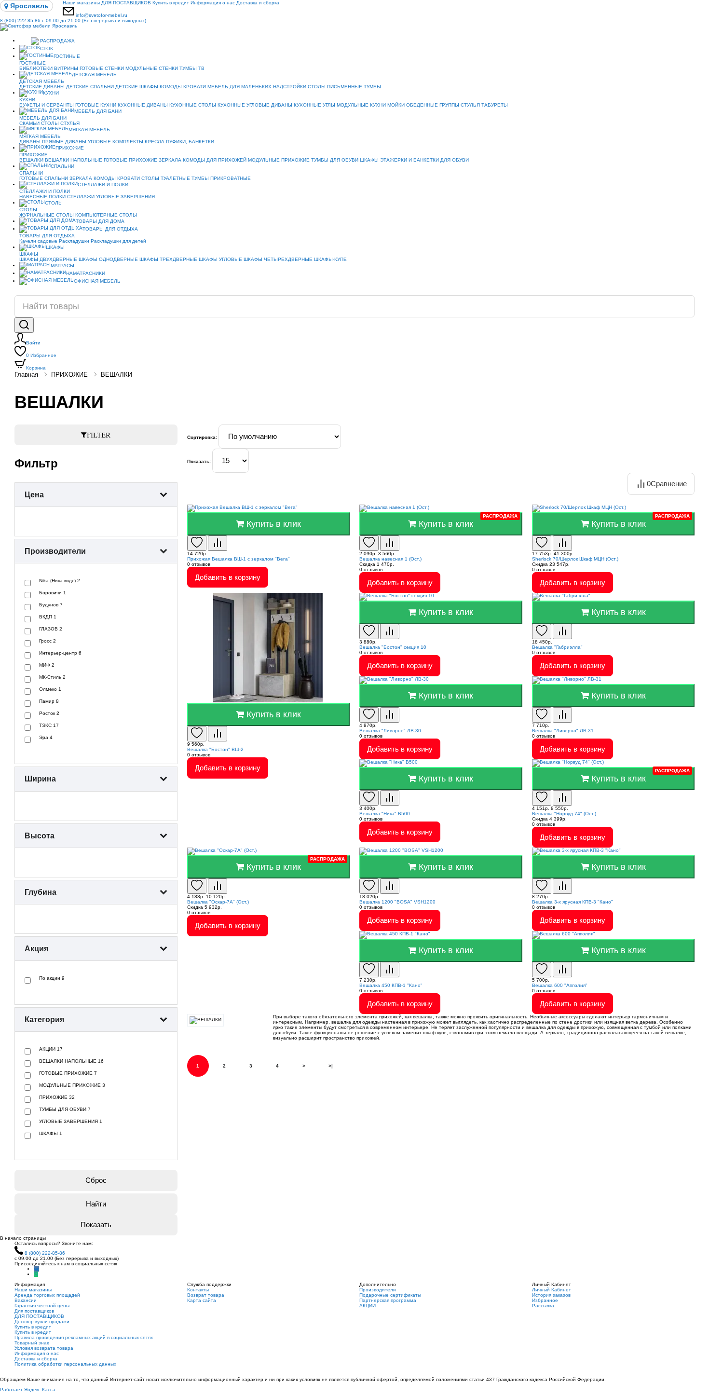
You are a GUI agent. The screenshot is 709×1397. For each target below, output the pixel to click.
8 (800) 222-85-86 (73, 20)
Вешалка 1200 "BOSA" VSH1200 (397, 901)
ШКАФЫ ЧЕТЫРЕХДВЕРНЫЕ (278, 259)
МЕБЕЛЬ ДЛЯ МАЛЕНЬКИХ (239, 86)
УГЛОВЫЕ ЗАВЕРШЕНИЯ (125, 196)
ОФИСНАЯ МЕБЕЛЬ (97, 281)
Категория (44, 1019)
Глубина (40, 892)
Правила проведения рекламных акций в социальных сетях (83, 1337)
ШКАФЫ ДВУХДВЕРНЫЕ (48, 259)
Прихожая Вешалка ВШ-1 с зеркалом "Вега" (238, 559)
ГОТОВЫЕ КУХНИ (95, 105)
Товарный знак (31, 1342)
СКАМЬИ (29, 123)
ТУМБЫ (372, 86)
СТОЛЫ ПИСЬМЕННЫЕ (335, 86)
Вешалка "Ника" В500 (384, 813)
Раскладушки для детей (118, 241)
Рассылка (543, 1305)
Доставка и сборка (257, 2)
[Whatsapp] (36, 1274)
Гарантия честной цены (41, 1305)
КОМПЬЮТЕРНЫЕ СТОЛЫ (106, 215)
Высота (40, 836)
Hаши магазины (81, 2)
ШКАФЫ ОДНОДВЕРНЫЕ (108, 259)
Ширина (40, 779)
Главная (26, 374)
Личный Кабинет (551, 1289)
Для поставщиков (34, 1311)
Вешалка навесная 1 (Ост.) (390, 559)
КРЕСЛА (154, 141)
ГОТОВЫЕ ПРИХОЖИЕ (130, 160)
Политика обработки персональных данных (65, 1364)
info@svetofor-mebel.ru (101, 15)
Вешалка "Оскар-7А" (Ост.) (218, 901)
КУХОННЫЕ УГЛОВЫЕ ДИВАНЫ (255, 105)
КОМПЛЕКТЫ (127, 141)
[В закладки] (196, 543)
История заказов (551, 1295)
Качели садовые (38, 241)
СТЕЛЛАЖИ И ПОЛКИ (103, 184)
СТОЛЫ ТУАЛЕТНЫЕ (165, 178)
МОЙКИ (396, 105)
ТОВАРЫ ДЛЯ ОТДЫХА (110, 229)
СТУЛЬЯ (470, 105)
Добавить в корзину (227, 577)
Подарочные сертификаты (390, 1295)
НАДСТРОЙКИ (289, 86)
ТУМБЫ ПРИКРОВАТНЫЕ (221, 178)
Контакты (198, 1289)
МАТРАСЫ (62, 265)
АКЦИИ (367, 1305)
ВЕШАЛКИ (31, 160)
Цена (34, 495)
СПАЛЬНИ (62, 166)
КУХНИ (51, 93)
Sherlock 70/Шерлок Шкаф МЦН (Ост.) (575, 559)
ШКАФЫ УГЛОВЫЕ (220, 259)
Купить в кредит (170, 2)
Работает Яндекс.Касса (27, 1389)
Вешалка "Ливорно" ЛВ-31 (563, 730)
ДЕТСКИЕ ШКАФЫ (136, 86)
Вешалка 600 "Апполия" (559, 985)
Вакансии (25, 1300)
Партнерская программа (387, 1300)
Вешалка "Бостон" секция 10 (392, 647)
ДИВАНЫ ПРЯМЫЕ (41, 141)
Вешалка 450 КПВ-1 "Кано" (391, 985)
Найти (96, 1204)
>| (330, 1065)
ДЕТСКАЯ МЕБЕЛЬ (94, 74)
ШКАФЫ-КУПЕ (330, 259)
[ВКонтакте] (36, 1269)
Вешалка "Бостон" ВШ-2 (215, 749)
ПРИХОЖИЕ (69, 148)
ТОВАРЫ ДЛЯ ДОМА (100, 221)
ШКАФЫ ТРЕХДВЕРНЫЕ (168, 259)
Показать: (199, 461)
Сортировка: (202, 437)
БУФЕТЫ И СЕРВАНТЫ (46, 105)
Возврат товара (205, 1295)
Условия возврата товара (43, 1348)
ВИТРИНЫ (66, 68)
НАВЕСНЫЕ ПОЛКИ (42, 196)
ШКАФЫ (369, 160)
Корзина (36, 367)
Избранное (41, 355)
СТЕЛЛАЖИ (81, 196)
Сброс (96, 1180)
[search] (24, 325)
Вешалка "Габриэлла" (557, 647)
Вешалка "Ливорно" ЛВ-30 (390, 730)
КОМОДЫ (171, 86)
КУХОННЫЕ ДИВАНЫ (143, 105)
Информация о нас (213, 2)
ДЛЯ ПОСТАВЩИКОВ (126, 2)
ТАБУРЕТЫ (494, 105)
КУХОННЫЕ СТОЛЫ (192, 105)
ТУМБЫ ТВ (192, 68)
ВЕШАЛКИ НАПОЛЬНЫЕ (73, 160)
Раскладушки (74, 241)
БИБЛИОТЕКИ (36, 68)
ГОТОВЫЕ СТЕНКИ (102, 68)
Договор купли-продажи (41, 1321)
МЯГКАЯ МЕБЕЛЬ (89, 129)
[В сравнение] (217, 543)
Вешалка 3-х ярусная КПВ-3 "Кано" (572, 901)
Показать (96, 1224)
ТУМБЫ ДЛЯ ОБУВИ (334, 160)
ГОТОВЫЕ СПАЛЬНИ (43, 178)
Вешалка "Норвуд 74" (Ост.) (564, 813)
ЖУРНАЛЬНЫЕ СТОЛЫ (46, 215)
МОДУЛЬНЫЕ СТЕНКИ (151, 68)
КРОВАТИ (194, 86)
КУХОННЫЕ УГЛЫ (314, 105)
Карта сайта (201, 1300)
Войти (33, 342)
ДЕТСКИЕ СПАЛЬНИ (90, 86)
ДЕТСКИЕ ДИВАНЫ (42, 86)
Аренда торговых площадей (47, 1295)
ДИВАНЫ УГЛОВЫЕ (88, 141)
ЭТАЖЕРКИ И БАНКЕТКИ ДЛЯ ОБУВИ (424, 160)
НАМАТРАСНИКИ (85, 273)
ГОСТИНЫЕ (67, 56)
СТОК (46, 48)
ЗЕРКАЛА (170, 160)
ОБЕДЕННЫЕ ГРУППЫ (432, 105)
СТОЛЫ (50, 123)
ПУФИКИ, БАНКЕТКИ (190, 141)
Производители (55, 551)
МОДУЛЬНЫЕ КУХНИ (361, 105)
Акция (36, 949)
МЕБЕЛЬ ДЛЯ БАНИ (98, 111)
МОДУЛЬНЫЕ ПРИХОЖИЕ (279, 160)
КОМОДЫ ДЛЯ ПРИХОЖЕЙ (214, 160)
